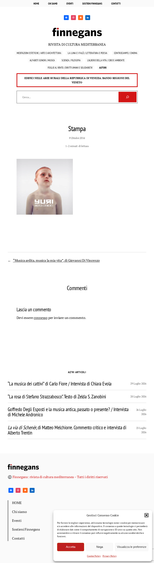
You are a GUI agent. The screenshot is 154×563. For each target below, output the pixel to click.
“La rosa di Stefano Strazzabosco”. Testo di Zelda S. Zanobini (57, 396)
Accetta (70, 546)
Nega (99, 546)
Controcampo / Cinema (125, 53)
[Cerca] (128, 97)
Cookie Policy (94, 556)
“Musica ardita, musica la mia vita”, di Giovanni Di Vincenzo (56, 260)
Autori (102, 67)
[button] (146, 515)
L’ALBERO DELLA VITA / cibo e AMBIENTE (106, 60)
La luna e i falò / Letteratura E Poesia (87, 53)
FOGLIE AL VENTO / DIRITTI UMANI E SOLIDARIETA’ (70, 67)
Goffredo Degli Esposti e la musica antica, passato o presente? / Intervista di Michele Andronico (68, 412)
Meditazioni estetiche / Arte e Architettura (39, 53)
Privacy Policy (110, 556)
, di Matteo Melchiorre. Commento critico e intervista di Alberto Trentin (67, 430)
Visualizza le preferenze (131, 546)
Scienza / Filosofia (71, 60)
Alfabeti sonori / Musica (42, 60)
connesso (41, 318)
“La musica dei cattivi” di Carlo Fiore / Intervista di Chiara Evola (60, 383)
